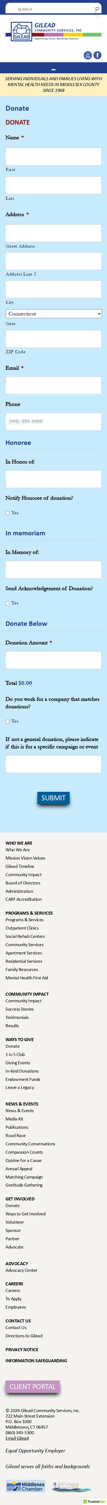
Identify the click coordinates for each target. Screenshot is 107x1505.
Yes (15, 513)
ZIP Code (16, 351)
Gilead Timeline (19, 867)
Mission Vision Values (25, 858)
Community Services (24, 945)
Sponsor (13, 1231)
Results (12, 1026)
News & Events (21, 1104)
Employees (15, 1307)
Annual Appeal (18, 1169)
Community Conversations (30, 1144)
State (10, 323)
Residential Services (23, 961)
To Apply (13, 1299)
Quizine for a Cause (23, 1161)
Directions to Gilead (23, 1336)
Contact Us (18, 1321)
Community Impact (23, 875)
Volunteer (14, 1222)
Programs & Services (29, 913)
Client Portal (33, 1387)
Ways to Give (19, 1039)
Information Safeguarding (36, 1361)
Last (10, 198)
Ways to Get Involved (25, 1214)
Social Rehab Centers (25, 937)
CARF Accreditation (23, 899)
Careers (14, 1284)
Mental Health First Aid (26, 978)
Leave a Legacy (19, 1088)
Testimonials (17, 1018)
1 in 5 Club (15, 1055)
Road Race (15, 1136)
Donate (12, 1046)
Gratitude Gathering (24, 1185)
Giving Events (17, 1063)
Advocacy (16, 1264)
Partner (12, 1239)
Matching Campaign (24, 1177)
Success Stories (19, 1009)
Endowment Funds (22, 1080)
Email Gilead (17, 1438)
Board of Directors (22, 883)
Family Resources (21, 970)
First (10, 169)
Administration (19, 891)
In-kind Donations (22, 1071)
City (10, 302)
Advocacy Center (21, 1270)
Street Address (20, 246)
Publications (16, 1127)
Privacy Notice (21, 1350)
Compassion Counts (24, 1152)
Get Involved (19, 1199)
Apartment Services (23, 953)
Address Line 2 (21, 274)
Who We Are (18, 843)
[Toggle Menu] (53, 70)
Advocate (14, 1247)
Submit (53, 799)
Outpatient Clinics (21, 928)
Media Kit (14, 1119)
